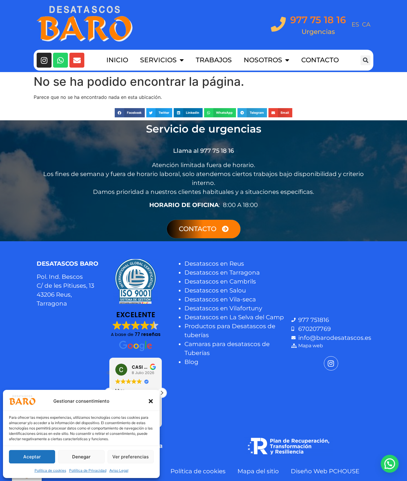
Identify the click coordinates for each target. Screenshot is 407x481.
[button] (151, 401)
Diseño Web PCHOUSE (325, 471)
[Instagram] (44, 60)
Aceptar (32, 457)
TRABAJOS (214, 60)
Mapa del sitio (258, 471)
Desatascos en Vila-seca (220, 299)
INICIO (117, 60)
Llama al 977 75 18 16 (203, 150)
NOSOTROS (263, 60)
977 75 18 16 (318, 20)
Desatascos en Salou (215, 290)
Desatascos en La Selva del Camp (234, 317)
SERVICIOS (158, 60)
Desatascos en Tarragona (222, 272)
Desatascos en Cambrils (220, 281)
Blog (191, 361)
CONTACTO (320, 60)
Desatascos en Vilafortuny (223, 308)
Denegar (81, 457)
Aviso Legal (118, 470)
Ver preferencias (130, 457)
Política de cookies (50, 470)
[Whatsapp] (60, 60)
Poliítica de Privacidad (87, 470)
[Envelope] (76, 60)
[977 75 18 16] (278, 24)
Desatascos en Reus (214, 263)
